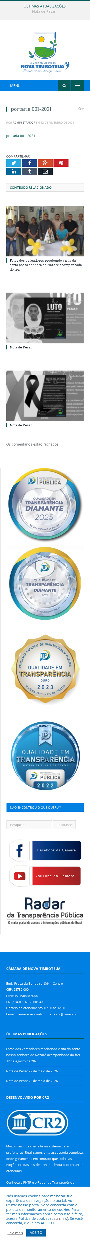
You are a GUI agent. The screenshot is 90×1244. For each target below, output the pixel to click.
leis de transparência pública (52, 1164)
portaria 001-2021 (20, 135)
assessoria (59, 1152)
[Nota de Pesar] (45, 318)
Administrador (24, 122)
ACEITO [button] (36, 1232)
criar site (36, 1146)
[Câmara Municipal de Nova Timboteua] (45, 50)
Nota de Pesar (44, 11)
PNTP (27, 1182)
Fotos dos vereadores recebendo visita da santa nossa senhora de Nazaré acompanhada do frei (46, 265)
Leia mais (59, 1218)
